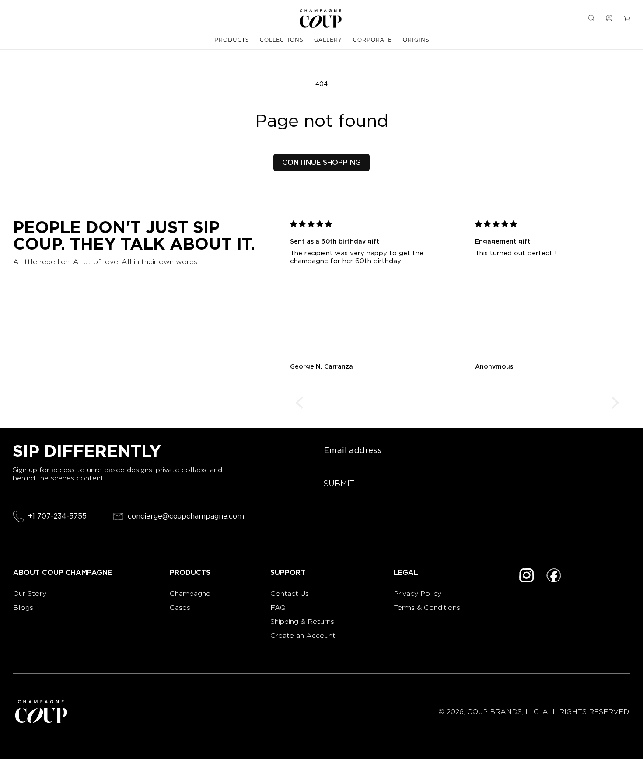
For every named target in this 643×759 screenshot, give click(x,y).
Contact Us (289, 593)
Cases (180, 607)
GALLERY (328, 39)
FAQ (278, 607)
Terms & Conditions (427, 607)
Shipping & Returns (302, 621)
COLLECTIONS (281, 39)
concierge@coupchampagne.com (186, 516)
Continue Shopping (321, 162)
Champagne (191, 593)
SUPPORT (287, 572)
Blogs (23, 607)
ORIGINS (416, 39)
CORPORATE (372, 39)
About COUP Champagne (62, 572)
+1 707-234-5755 (57, 516)
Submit (338, 483)
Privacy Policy (417, 593)
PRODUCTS (231, 39)
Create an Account (302, 635)
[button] (591, 18)
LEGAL (406, 572)
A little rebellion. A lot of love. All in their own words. (106, 262)
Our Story (29, 593)
